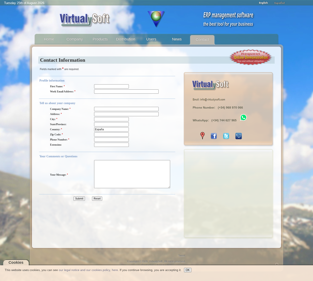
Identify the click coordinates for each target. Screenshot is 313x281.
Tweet (181, 255)
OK (188, 270)
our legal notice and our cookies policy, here (88, 270)
